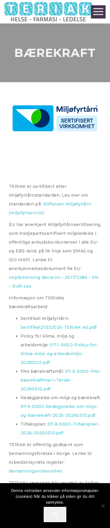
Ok (55, 514)
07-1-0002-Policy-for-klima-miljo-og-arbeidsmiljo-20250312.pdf (59, 353)
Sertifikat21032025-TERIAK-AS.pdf (59, 327)
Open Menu (98, 11)
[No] (103, 506)
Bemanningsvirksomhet (35, 471)
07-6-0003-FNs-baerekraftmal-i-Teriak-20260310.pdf (61, 380)
